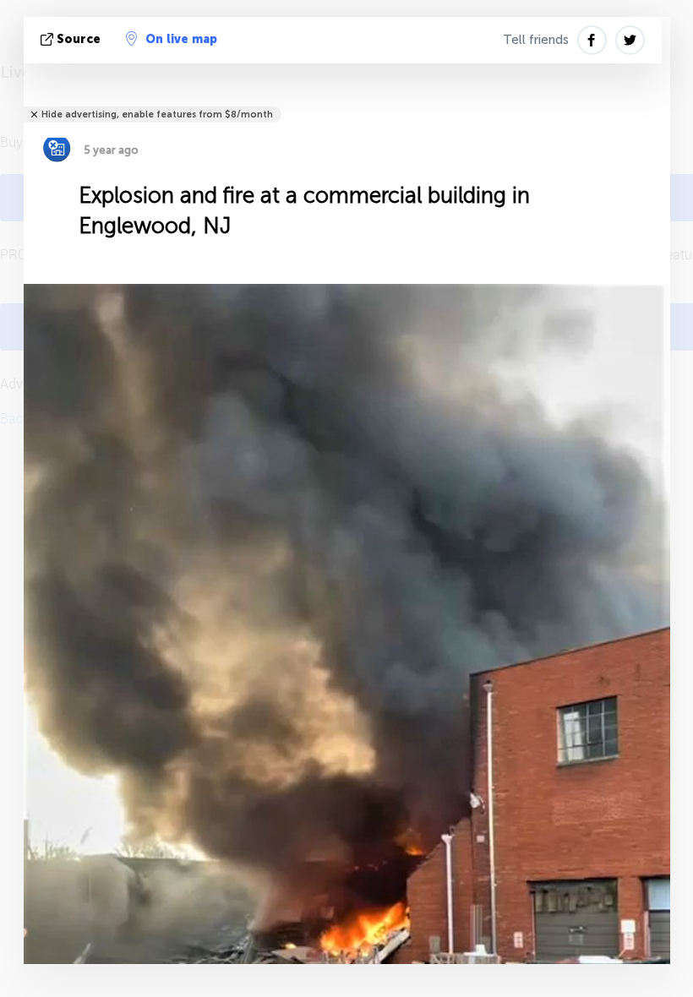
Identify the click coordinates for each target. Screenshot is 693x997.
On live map (181, 39)
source (79, 39)
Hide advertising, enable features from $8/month (157, 114)
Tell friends (536, 39)
